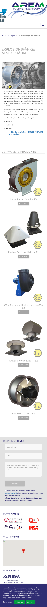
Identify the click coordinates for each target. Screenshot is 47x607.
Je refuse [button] (30, 602)
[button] (23, 551)
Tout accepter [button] (19, 602)
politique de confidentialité (20, 596)
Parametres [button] (7, 602)
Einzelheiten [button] (23, 203)
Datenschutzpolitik (11, 493)
